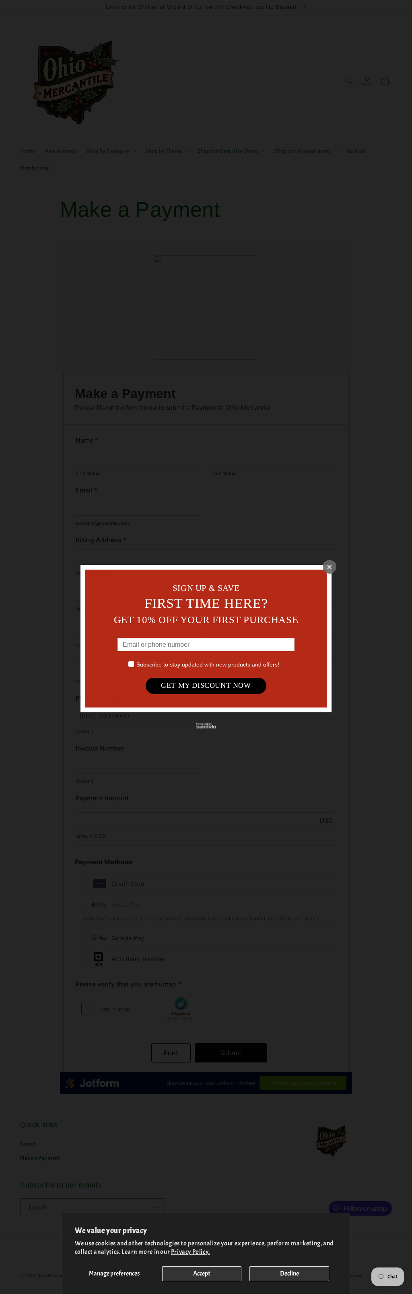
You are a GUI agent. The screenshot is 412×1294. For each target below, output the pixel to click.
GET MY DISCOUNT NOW (206, 685)
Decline (289, 1273)
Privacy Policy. (190, 1252)
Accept (201, 1273)
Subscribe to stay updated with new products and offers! (207, 664)
